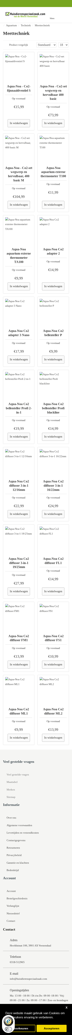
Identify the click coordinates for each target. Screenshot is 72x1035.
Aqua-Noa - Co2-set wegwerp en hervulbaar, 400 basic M (18, 174)
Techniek (26, 25)
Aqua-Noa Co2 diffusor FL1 (53, 561)
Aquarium (11, 25)
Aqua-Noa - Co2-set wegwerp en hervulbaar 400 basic (53, 92)
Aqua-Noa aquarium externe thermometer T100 (53, 172)
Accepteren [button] (51, 1028)
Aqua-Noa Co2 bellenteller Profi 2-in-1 (19, 408)
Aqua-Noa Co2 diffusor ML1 (18, 711)
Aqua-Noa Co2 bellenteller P (53, 333)
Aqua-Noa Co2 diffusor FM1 (18, 638)
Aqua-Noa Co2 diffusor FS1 (53, 638)
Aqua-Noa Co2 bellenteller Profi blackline (53, 408)
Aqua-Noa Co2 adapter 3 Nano (18, 333)
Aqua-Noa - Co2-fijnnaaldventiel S (19, 88)
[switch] (8, 1029)
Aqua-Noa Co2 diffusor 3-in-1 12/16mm (18, 485)
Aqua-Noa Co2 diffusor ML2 (53, 711)
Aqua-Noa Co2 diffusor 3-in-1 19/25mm (18, 563)
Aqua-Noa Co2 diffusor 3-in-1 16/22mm (53, 485)
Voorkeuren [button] (20, 1028)
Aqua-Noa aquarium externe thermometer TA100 (19, 255)
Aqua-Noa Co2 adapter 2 (53, 251)
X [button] (66, 1007)
